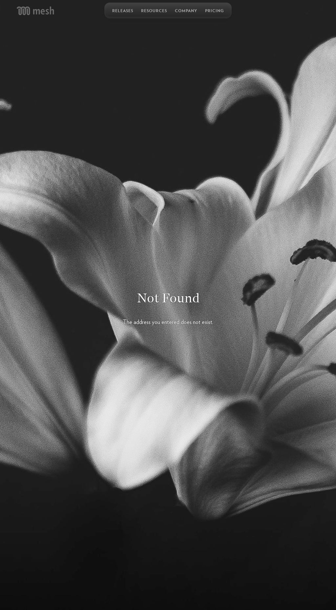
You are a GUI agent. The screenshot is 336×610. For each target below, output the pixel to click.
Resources (154, 10)
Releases (122, 10)
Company (186, 10)
